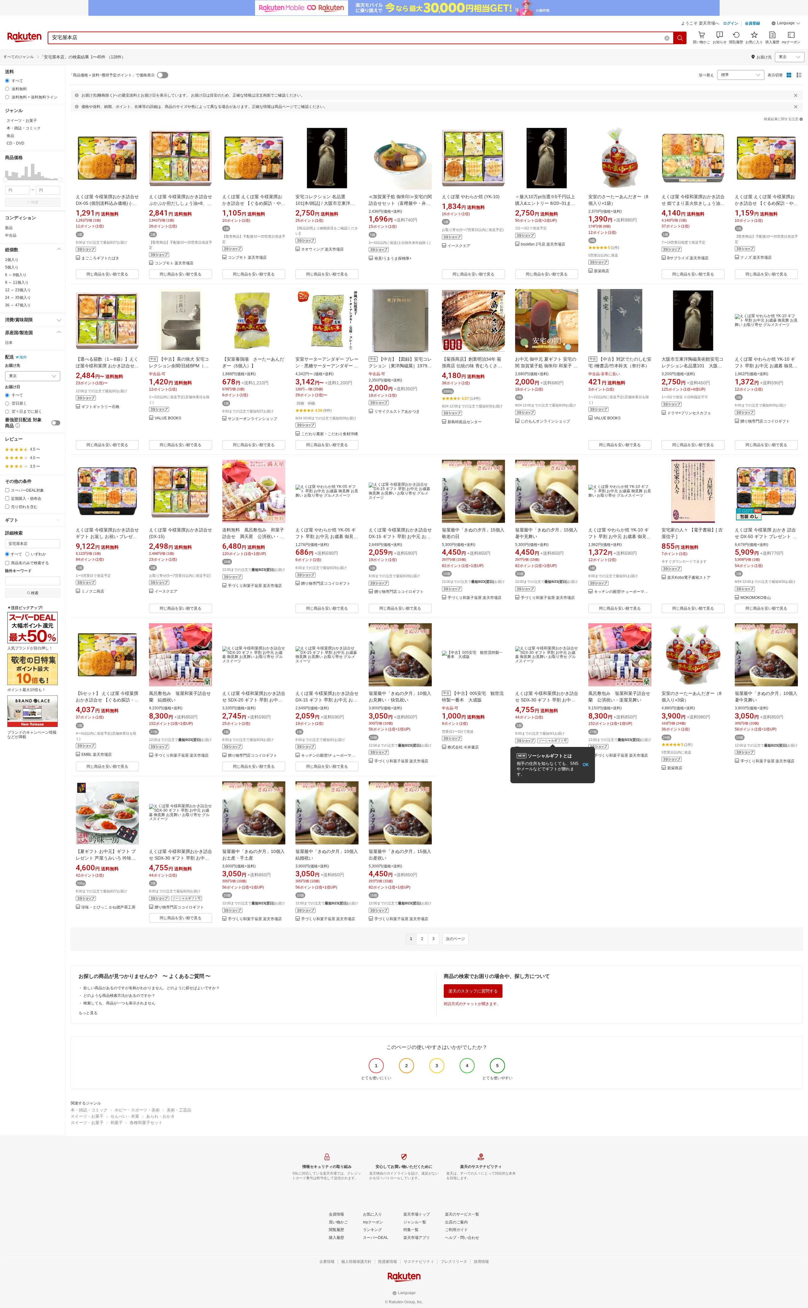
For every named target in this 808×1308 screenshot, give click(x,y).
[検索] (680, 38)
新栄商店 (601, 271)
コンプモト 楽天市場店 (174, 263)
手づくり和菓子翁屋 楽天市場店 (255, 586)
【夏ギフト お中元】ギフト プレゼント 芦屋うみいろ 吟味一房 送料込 (106, 858)
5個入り (12, 267)
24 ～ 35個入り (18, 297)
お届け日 (12, 387)
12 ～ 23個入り (18, 290)
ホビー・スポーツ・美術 (137, 1110)
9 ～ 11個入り (17, 282)
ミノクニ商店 (92, 591)
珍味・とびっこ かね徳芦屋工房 (108, 907)
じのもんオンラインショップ (545, 421)
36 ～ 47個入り (18, 305)
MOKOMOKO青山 (755, 598)
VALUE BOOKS (168, 418)
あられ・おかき (160, 1116)
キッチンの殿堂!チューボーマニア (622, 592)
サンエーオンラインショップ (252, 419)
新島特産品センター (465, 422)
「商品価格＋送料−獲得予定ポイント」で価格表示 (112, 75)
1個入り (12, 259)
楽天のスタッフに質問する (473, 991)
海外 (23, 357)
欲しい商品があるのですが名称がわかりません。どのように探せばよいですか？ (151, 988)
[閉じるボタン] (795, 95)
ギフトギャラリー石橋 (100, 407)
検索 (35, 202)
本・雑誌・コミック (89, 1110)
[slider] (5, 179)
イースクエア (459, 246)
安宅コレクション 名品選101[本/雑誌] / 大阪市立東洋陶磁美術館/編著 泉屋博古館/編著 (326, 203)
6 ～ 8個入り (16, 275)
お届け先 (12, 366)
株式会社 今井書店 (463, 747)
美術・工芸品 (179, 1110)
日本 (9, 342)
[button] (785, 24)
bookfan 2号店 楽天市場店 (543, 244)
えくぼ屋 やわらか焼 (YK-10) (471, 196)
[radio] (7, 81)
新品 (9, 228)
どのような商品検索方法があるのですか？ (119, 995)
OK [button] (586, 764)
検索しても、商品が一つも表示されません (119, 1003)
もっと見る (88, 1013)
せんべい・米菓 (124, 1116)
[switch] (55, 422)
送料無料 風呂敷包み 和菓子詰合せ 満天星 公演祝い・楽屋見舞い (253, 536)
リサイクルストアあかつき (397, 412)
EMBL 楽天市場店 (96, 755)
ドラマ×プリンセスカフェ (689, 413)
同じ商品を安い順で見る (107, 274)
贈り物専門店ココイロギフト (765, 421)
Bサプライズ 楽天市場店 (688, 258)
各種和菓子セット (146, 1122)
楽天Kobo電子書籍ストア (688, 578)
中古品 (10, 235)
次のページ (455, 939)
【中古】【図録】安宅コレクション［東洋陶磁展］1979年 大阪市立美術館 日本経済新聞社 (400, 366)
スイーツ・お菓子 (87, 1116)
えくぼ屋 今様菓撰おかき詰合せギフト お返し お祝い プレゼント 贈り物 (107, 536)
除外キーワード (18, 571)
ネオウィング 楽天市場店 (322, 249)
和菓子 (116, 1122)
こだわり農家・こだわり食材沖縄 (329, 434)
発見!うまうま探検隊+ (393, 259)
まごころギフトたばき (100, 258)
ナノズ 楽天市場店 (756, 258)
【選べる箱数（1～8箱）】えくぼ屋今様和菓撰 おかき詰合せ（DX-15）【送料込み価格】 (107, 366)
